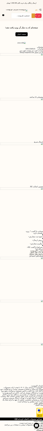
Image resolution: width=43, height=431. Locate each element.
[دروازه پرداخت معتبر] (39, 417)
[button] (38, 403)
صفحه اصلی (21, 34)
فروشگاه (39, 430)
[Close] (0, 419)
